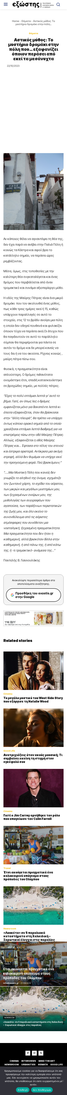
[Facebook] (27, 1053)
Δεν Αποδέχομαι (42, 1089)
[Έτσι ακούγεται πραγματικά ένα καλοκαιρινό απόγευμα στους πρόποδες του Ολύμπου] (33, 845)
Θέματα (26, 21)
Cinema (7, 694)
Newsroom (9, 928)
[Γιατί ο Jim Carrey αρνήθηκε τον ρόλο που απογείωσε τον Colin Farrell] (33, 788)
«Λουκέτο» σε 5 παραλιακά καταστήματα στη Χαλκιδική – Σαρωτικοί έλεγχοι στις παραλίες (29, 936)
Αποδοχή (23, 1089)
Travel (7, 868)
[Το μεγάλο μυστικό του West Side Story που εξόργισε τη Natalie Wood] (33, 671)
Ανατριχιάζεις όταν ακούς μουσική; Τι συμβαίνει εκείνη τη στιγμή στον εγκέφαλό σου (32, 758)
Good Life (9, 751)
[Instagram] (34, 1053)
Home (15, 21)
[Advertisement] (33, 117)
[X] (40, 1053)
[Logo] (34, 4)
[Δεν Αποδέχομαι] (62, 1080)
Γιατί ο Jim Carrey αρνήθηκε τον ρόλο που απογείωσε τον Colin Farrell (31, 817)
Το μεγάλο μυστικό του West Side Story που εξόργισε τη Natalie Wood (33, 699)
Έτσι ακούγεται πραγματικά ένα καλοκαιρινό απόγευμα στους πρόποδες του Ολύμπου (28, 876)
